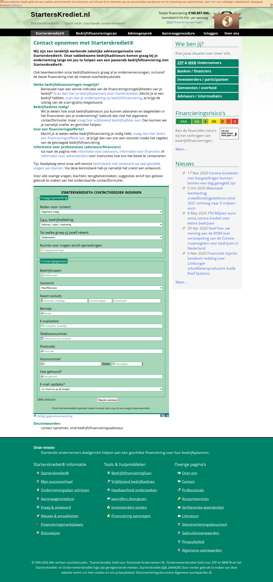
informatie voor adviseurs (97, 151)
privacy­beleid (125, 572)
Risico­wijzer (50, 532)
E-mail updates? (52, 384)
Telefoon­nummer (53, 333)
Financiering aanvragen (131, 515)
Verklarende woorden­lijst (203, 507)
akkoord (17, 5)
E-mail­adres (49, 321)
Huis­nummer (50, 359)
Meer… (181, 149)
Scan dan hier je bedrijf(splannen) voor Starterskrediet (95, 93)
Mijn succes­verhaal (57, 481)
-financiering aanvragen (185, 22)
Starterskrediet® (50, 33)
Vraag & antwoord (56, 507)
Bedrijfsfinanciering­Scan (131, 472)
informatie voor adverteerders (64, 156)
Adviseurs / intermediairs (199, 96)
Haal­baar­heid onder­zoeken (134, 489)
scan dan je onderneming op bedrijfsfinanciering (104, 98)
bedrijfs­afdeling (56, 219)
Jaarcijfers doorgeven (129, 498)
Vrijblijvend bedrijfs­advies (133, 481)
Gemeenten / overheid (197, 87)
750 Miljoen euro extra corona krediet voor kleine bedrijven (212, 218)
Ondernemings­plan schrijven (65, 489)
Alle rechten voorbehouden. (68, 562)
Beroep (45, 308)
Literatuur (190, 515)
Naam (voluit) (50, 296)
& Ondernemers (199, 62)
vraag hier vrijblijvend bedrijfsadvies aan (108, 120)
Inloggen (211, 33)
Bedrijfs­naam (50, 270)
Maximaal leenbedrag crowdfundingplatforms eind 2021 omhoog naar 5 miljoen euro (211, 198)
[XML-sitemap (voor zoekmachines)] (210, 572)
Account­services (195, 498)
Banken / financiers (194, 71)
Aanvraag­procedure (178, 33)
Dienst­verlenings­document (204, 524)
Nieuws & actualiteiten (60, 515)
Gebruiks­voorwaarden (200, 532)
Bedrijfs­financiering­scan (96, 33)
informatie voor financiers (139, 151)
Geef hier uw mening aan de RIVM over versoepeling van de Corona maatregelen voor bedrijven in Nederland (213, 238)
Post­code (47, 346)
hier (213, 2)
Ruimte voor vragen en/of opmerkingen (71, 245)
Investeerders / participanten (202, 79)
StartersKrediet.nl (60, 14)
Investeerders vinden (129, 507)
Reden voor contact (55, 207)
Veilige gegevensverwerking (54, 416)
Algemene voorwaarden (202, 550)
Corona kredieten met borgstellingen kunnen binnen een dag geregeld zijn (213, 178)
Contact (188, 481)
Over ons (231, 33)
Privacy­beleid (193, 541)
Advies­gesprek (140, 33)
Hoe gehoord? (51, 371)
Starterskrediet (150, 567)
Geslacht (46, 283)
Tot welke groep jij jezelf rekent (64, 232)
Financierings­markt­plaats (62, 524)
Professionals (193, 489)
